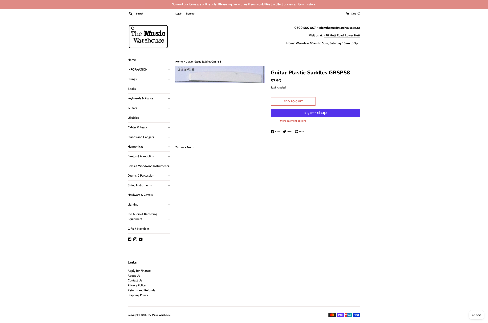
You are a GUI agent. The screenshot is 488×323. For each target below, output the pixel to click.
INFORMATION (149, 69)
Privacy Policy (137, 285)
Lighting (149, 204)
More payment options (293, 120)
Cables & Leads (149, 127)
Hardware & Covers (149, 195)
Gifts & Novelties (138, 229)
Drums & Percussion (149, 175)
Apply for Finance (139, 270)
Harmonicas (149, 146)
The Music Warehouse (159, 314)
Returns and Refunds (141, 290)
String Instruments (149, 185)
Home (132, 60)
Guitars (149, 108)
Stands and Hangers (149, 137)
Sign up (190, 13)
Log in (178, 13)
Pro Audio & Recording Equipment (149, 216)
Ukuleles (149, 118)
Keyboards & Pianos (149, 98)
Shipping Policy (138, 295)
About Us (134, 275)
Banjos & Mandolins (149, 156)
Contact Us (135, 280)
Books (149, 89)
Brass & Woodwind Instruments (149, 166)
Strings (149, 79)
